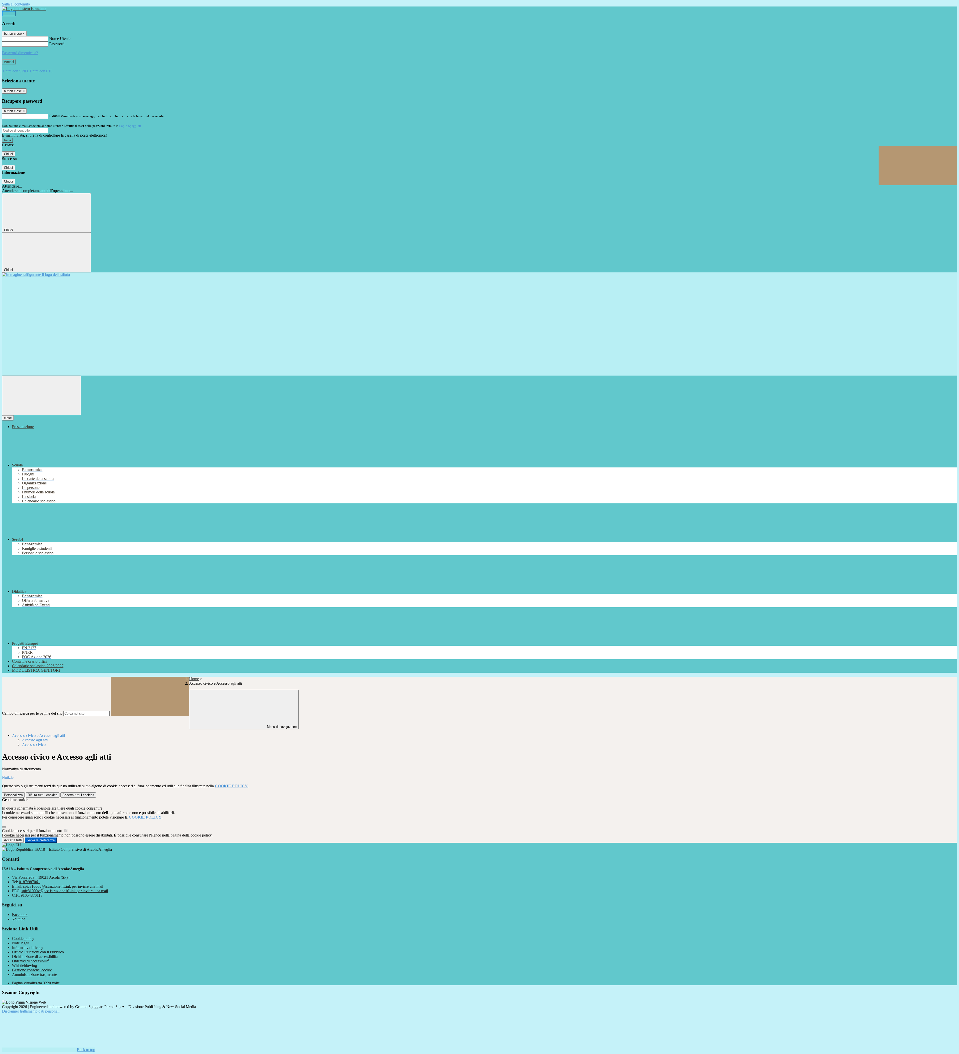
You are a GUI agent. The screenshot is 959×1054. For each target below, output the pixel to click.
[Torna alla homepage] (36, 274)
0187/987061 (29, 882)
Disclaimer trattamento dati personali (30, 1011)
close (8, 418)
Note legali (20, 943)
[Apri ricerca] (918, 165)
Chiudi (8, 154)
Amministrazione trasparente (34, 974)
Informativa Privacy (27, 947)
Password (56, 44)
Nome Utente (59, 38)
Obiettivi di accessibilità (30, 961)
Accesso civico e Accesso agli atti (38, 735)
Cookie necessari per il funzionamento (32, 831)
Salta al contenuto (16, 4)
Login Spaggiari (130, 126)
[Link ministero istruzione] (24, 8)
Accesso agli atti (35, 740)
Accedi (9, 13)
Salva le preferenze (41, 840)
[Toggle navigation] (41, 395)
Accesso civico (34, 744)
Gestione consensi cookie (32, 970)
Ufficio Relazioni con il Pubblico (38, 952)
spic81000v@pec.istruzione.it (64, 891)
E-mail (54, 116)
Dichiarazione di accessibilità (35, 956)
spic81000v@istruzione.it (63, 886)
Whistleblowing (24, 965)
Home (194, 679)
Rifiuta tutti (42, 795)
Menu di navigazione (281, 727)
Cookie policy (23, 938)
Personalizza (13, 795)
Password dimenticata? (20, 53)
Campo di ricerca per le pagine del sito (32, 713)
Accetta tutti (78, 795)
